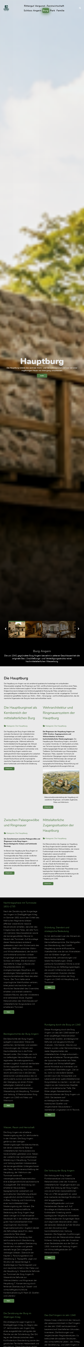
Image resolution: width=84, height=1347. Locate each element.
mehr (42, 375)
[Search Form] (80, 8)
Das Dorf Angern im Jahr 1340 (60, 1315)
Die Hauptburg (21, 726)
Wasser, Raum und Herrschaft (18, 1127)
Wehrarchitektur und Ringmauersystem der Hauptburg (59, 713)
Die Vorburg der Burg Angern (59, 1170)
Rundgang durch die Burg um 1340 (62, 1025)
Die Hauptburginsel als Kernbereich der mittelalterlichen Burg (20, 713)
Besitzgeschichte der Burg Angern (21, 1034)
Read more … (9, 768)
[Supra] (6, 7)
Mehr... (9, 1012)
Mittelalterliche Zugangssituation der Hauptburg (58, 825)
